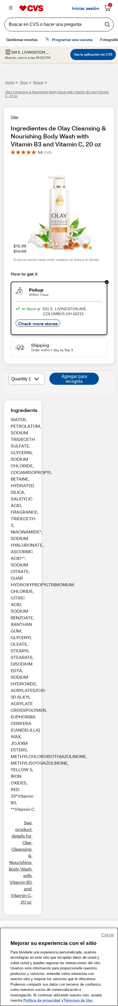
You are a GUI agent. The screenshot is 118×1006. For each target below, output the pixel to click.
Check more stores (38, 323)
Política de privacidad (41, 1000)
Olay (14, 116)
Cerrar (107, 935)
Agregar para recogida (74, 379)
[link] (20, 862)
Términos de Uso (77, 1000)
